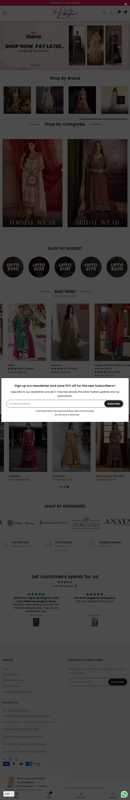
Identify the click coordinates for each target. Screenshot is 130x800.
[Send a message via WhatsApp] (124, 794)
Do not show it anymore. (67, 414)
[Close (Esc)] (126, 4)
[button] (8, 794)
